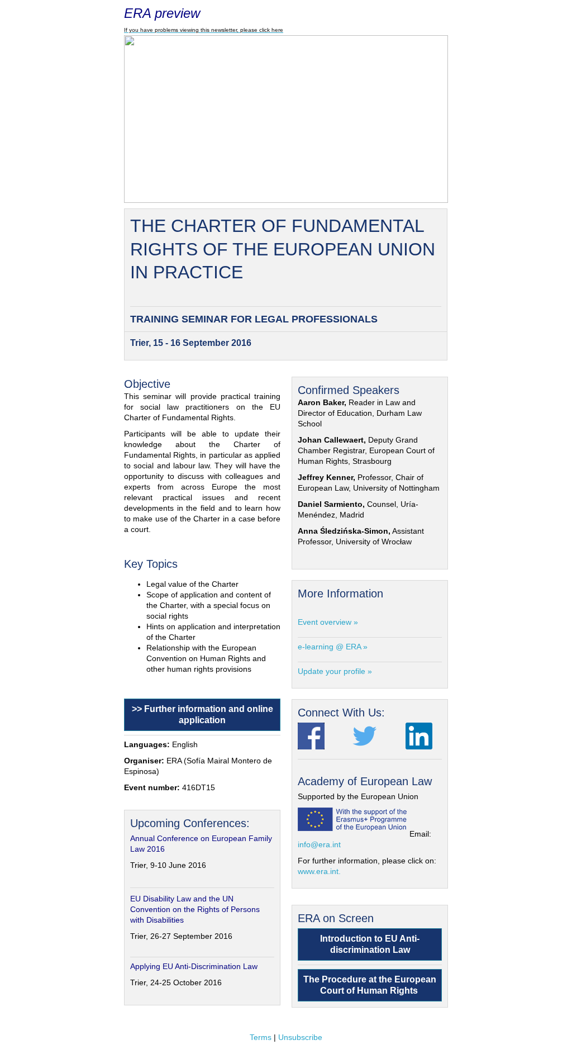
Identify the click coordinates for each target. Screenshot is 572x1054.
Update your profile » (335, 671)
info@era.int (319, 844)
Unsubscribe (300, 1037)
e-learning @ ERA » (333, 646)
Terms (260, 1037)
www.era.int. (319, 871)
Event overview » (328, 622)
